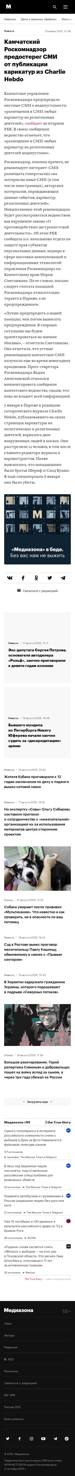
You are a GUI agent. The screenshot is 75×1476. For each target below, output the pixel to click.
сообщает (33, 123)
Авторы (9, 1335)
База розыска (14, 1418)
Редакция (10, 1347)
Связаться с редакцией (40, 590)
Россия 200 (12, 1406)
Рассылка (11, 1370)
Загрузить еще (37, 1101)
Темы (7, 1323)
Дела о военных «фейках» (39, 18)
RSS (10, 1359)
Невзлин (10, 18)
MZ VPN (9, 1394)
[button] (65, 7)
